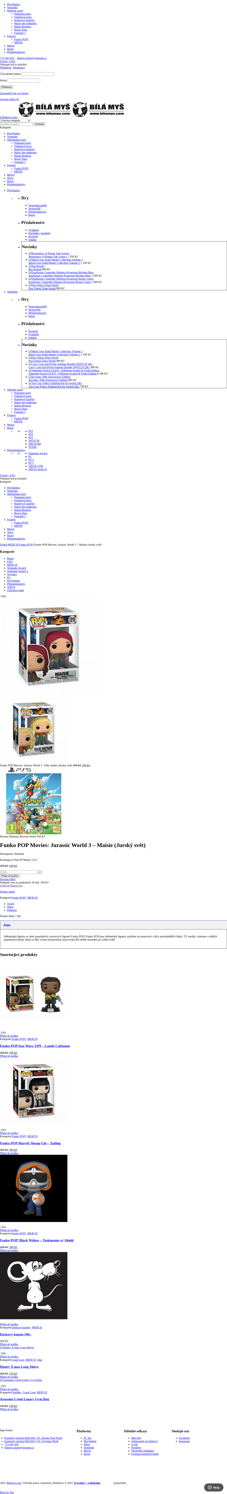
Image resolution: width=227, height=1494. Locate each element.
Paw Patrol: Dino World (42, 288)
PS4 (30, 434)
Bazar (10, 48)
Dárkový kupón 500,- (16, 1334)
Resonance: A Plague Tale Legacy (48, 256)
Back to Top (7, 1492)
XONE (32, 447)
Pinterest (12, 910)
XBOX (11, 587)
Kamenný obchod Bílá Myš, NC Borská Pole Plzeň (33, 1438)
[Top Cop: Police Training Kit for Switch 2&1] (55, 383)
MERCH (13, 544)
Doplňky (16, 1392)
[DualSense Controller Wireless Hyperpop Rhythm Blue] (61, 272)
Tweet (10, 903)
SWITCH (33, 440)
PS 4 (31, 459)
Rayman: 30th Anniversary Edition (48, 380)
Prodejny (136, 1447)
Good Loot (18, 1359)
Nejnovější (34, 208)
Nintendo (12, 7)
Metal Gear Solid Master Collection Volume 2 (55, 262)
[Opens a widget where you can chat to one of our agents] (213, 1487)
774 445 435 (7, 58)
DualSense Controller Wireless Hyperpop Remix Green (60, 282)
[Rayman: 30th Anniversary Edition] (49, 376)
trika (39, 1359)
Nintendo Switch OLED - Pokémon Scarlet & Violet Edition (63, 373)
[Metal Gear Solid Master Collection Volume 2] (56, 259)
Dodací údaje (7, 891)
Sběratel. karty (15, 10)
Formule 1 (20, 32)
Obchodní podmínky (142, 1450)
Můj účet (136, 1438)
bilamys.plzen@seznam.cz (32, 58)
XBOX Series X (37, 469)
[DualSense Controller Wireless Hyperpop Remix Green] (61, 278)
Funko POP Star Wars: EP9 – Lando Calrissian (35, 1046)
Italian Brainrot (22, 26)
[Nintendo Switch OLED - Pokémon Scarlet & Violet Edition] (64, 370)
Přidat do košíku (9, 876)
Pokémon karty (22, 13)
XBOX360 (34, 443)
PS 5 (31, 462)
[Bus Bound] (36, 266)
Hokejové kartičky (24, 20)
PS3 (30, 431)
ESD (10, 561)
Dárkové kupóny (21, 1327)
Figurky (11, 36)
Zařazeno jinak (15, 590)
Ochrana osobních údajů (145, 1453)
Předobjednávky (16, 52)
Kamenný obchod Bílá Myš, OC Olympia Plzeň (31, 1441)
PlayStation (13, 4)
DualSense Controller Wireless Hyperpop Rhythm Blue (60, 275)
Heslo (3, 80)
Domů (3, 544)
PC (30, 456)
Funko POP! (21, 39)
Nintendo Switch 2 (17, 571)
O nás (134, 1444)
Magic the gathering (25, 23)
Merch (10, 45)
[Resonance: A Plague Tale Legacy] (49, 253)
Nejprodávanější (37, 205)
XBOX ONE (35, 466)
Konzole (33, 236)
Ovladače (33, 230)
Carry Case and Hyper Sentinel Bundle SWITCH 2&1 (59, 367)
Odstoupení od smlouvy (144, 1441)
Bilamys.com (14, 1482)
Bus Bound (35, 269)
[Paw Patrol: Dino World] (43, 285)
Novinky (12, 574)
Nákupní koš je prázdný (13, 64)
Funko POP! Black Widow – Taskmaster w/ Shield (37, 1240)
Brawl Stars (20, 29)
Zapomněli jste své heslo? (14, 93)
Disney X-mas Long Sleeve (19, 1367)
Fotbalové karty (23, 17)
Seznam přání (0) (9, 99)
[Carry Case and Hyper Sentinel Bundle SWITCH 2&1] (61, 364)
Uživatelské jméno (10, 73)
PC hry (88, 1438)
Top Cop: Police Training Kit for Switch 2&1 (54, 386)
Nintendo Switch (37, 453)
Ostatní (32, 239)
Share (10, 906)
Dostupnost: (6, 853)
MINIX (18, 42)
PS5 (30, 437)
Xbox (87, 1444)
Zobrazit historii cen (11, 885)
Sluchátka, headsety (39, 233)
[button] (9, 1035)
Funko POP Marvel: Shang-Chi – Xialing (30, 1143)
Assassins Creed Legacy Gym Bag (24, 1399)
